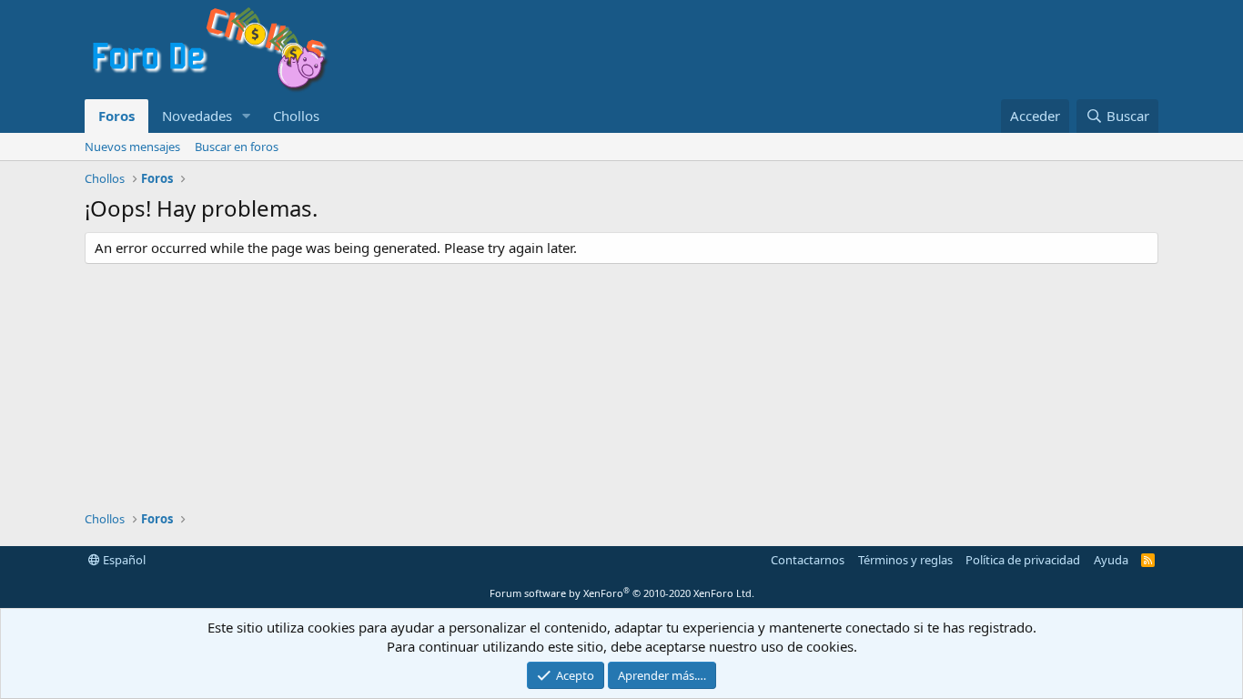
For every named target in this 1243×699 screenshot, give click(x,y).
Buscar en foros (236, 146)
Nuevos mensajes (132, 146)
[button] (246, 116)
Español (123, 560)
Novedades (197, 115)
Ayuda (1111, 560)
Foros (116, 115)
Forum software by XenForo (622, 593)
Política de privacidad (1022, 560)
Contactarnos (807, 560)
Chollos (296, 115)
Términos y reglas (905, 560)
